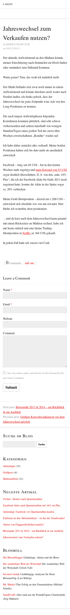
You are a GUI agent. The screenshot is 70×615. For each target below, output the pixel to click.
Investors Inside (11, 574)
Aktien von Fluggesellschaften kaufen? (23, 524)
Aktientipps (9, 466)
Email (7, 304)
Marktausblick (10, 478)
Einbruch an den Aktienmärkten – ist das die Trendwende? (34, 518)
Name (7, 290)
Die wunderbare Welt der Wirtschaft (22, 564)
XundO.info (9, 594)
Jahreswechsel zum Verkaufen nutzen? (23, 537)
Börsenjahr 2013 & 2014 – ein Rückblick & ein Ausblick (33, 531)
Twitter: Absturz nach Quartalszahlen (22, 499)
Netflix (26, 233)
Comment (9, 333)
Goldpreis (8, 472)
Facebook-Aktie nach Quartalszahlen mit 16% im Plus (31, 505)
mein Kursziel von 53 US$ (51, 170)
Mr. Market (9, 584)
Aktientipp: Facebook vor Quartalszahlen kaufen (28, 511)
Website (7, 319)
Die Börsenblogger (13, 557)
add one (29, 263)
